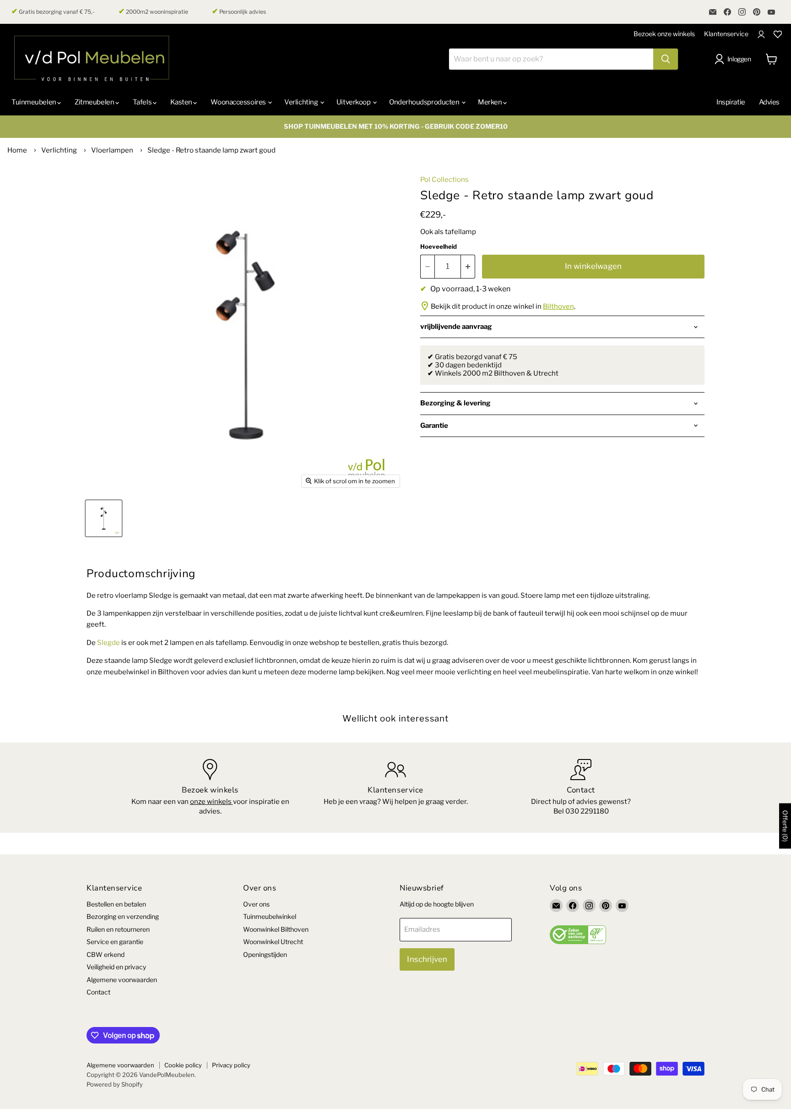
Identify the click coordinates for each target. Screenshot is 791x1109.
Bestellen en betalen (116, 904)
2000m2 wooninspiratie (153, 11)
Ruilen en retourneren (118, 929)
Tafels (143, 102)
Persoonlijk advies (239, 11)
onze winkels (211, 802)
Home (17, 150)
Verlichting (301, 102)
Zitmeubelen (95, 102)
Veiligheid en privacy (116, 967)
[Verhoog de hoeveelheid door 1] (468, 266)
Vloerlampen (112, 150)
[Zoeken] (665, 59)
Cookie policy (183, 1065)
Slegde (109, 643)
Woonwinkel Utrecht (273, 941)
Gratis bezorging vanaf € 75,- (53, 11)
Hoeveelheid (438, 246)
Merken (490, 102)
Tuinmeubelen (34, 102)
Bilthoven (558, 306)
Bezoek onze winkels (664, 34)
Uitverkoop (354, 102)
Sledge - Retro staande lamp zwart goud (211, 150)
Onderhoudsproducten (425, 102)
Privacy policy (231, 1065)
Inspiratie (730, 102)
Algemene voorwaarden (122, 979)
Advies (769, 102)
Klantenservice (726, 34)
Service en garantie (115, 941)
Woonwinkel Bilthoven (276, 929)
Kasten (182, 102)
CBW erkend (106, 954)
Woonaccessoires (239, 102)
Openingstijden (265, 954)
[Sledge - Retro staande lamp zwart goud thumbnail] (104, 518)
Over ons (256, 904)
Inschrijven (427, 959)
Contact (98, 992)
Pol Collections (444, 179)
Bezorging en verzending (123, 916)
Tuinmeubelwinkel (269, 916)
